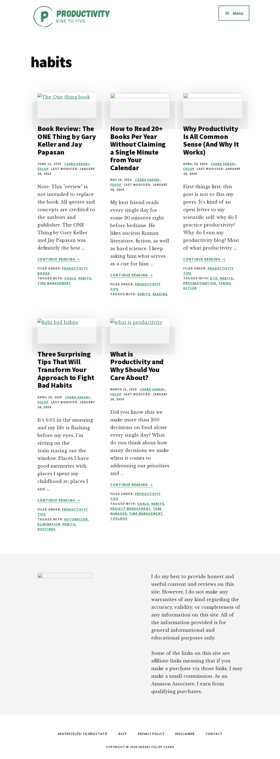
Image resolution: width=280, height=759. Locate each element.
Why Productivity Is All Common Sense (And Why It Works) (211, 140)
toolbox (118, 518)
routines (46, 529)
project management (130, 508)
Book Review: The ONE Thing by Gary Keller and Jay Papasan (66, 140)
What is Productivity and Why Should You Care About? (137, 365)
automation (76, 519)
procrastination (199, 283)
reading (160, 294)
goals (70, 278)
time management (54, 283)
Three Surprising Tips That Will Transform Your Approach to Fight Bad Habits (65, 369)
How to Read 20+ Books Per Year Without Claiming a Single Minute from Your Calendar (138, 148)
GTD (214, 278)
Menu (238, 13)
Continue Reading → (58, 259)
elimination (48, 524)
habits (84, 278)
